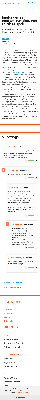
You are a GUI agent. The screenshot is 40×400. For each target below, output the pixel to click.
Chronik (5, 39)
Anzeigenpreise (11, 339)
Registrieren (9, 362)
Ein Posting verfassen (15, 282)
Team (6, 385)
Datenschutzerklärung (21, 392)
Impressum (8, 309)
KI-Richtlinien (9, 321)
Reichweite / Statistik (13, 343)
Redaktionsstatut (10, 313)
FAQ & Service (10, 366)
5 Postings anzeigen (14, 287)
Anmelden (8, 358)
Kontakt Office (10, 378)
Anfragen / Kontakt (12, 347)
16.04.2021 (5, 44)
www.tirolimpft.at (20, 72)
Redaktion (5, 41)
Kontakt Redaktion (12, 381)
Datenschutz (8, 317)
